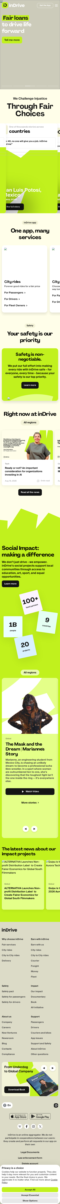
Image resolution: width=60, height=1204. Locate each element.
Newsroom (8, 1038)
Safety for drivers (11, 1002)
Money (34, 971)
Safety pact (8, 991)
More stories (29, 802)
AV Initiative (37, 1007)
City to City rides (11, 955)
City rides (7, 950)
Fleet (33, 977)
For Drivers (11, 299)
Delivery (6, 961)
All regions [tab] (30, 422)
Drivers (35, 1027)
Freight (35, 966)
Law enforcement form (30, 1158)
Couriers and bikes (41, 1033)
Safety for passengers (13, 997)
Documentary (38, 997)
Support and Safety (41, 1043)
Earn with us (37, 945)
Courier (35, 961)
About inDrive (38, 1049)
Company (7, 1022)
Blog (4, 1043)
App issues (37, 1038)
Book (33, 1002)
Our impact (37, 991)
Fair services (9, 945)
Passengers (37, 1022)
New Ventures (9, 1033)
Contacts (7, 1049)
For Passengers (13, 292)
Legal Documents (30, 1152)
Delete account (30, 1163)
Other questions (39, 1054)
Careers (6, 1027)
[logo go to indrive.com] (13, 5)
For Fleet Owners (14, 305)
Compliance (8, 1054)
